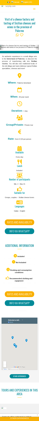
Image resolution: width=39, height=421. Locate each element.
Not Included (21, 262)
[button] (2, 47)
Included (20, 256)
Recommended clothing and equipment (21, 280)
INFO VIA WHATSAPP (19, 231)
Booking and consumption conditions (21, 271)
